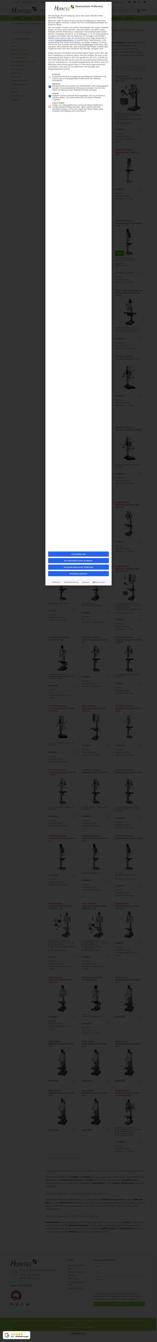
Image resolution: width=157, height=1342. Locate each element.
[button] (16, 1335)
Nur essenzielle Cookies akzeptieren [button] (78, 561)
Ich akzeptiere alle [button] (78, 554)
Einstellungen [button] (87, 44)
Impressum (85, 582)
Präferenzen (56, 582)
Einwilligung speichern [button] (78, 574)
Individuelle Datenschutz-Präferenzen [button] (78, 567)
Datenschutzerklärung (64, 40)
